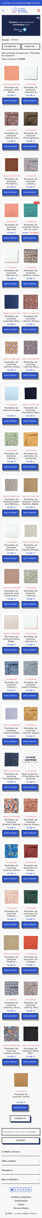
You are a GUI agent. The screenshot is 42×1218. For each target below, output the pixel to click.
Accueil (5, 40)
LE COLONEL (30, 84)
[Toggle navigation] (38, 10)
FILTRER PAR (10, 46)
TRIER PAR (29, 46)
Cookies (21, 1204)
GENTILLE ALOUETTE (10, 84)
